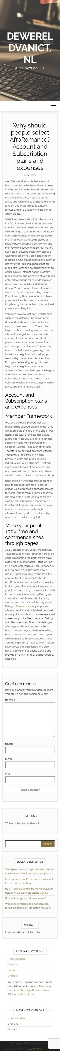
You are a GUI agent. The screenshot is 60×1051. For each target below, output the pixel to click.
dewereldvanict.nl (30, 48)
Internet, (13, 990)
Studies (31, 994)
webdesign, (25, 990)
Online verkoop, (41, 990)
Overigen (13, 975)
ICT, (10, 994)
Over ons (13, 964)
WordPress (34, 1048)
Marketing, (45, 986)
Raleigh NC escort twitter (20, 606)
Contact (12, 970)
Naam (9, 743)
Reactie (11, 699)
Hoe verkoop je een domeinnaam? (25, 898)
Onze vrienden (16, 959)
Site (7, 773)
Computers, (19, 994)
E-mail (10, 758)
